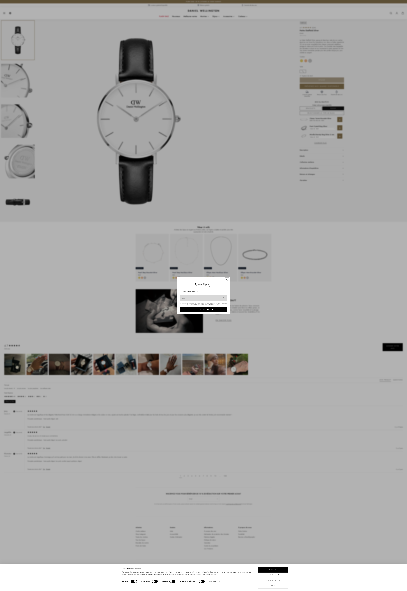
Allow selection (273, 580)
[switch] (155, 581)
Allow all (273, 569)
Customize (272, 575)
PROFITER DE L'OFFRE (218, 315)
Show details (213, 581)
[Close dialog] (240, 272)
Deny (273, 586)
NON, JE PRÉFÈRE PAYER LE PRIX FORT (218, 322)
